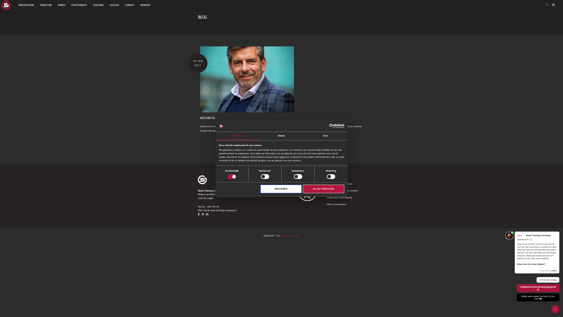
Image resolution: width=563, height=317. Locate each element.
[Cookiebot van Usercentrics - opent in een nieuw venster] (331, 126)
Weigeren (281, 189)
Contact (129, 5)
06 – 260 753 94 (210, 206)
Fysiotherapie (79, 5)
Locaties (114, 5)
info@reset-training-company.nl (220, 210)
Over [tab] (325, 135)
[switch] (265, 176)
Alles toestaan (323, 189)
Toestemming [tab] (237, 135)
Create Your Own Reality (339, 197)
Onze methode (26, 5)
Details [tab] (281, 135)
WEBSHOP (145, 5)
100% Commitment (336, 204)
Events (61, 5)
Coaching (98, 5)
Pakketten (46, 5)
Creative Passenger (289, 235)
